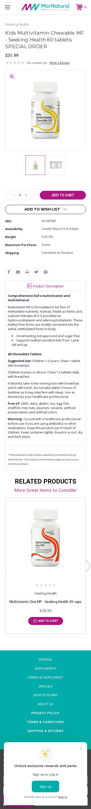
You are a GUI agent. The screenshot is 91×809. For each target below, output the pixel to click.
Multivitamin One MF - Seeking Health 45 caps (45, 602)
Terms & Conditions (45, 722)
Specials (46, 686)
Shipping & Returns (45, 731)
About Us (45, 704)
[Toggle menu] (13, 7)
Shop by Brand (45, 695)
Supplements (45, 668)
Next (88, 566)
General (45, 659)
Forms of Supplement (45, 677)
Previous (3, 566)
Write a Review (59, 63)
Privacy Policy (45, 713)
